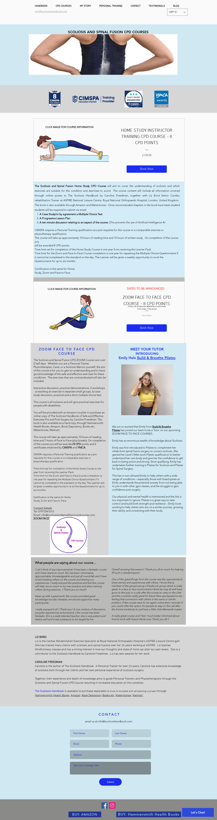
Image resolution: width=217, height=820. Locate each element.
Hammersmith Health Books (52, 695)
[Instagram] (112, 805)
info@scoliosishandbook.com (115, 721)
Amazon (76, 695)
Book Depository (91, 695)
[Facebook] (104, 805)
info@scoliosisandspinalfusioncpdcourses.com (68, 514)
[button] (177, 12)
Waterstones (123, 695)
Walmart (137, 695)
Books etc (108, 695)
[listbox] (177, 12)
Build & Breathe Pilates (156, 358)
